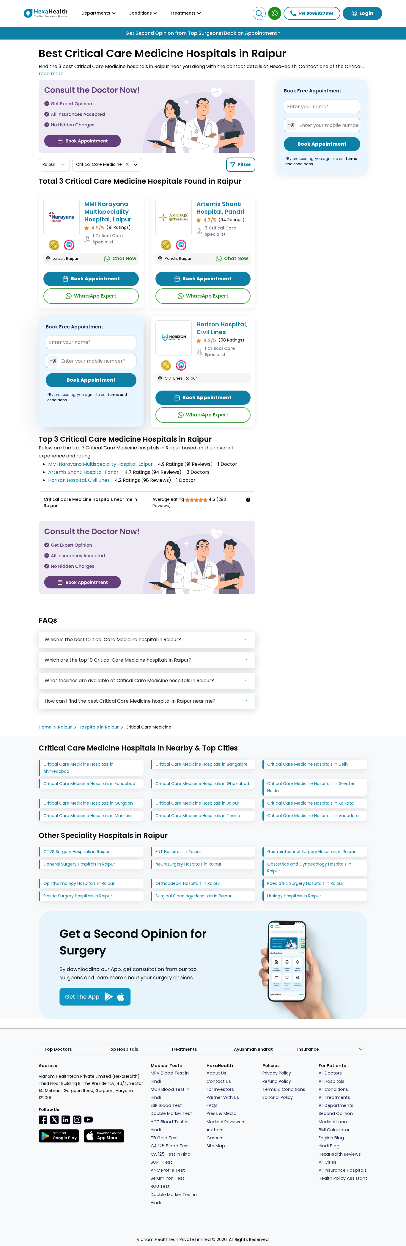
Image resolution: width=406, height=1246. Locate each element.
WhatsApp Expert (95, 295)
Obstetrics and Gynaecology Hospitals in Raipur (309, 867)
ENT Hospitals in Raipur (178, 852)
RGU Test (160, 1186)
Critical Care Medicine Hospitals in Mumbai (87, 816)
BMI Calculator (334, 1130)
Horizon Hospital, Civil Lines (221, 328)
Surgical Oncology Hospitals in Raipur (193, 896)
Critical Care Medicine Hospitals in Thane (197, 816)
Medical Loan (333, 1122)
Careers (215, 1138)
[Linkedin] (65, 1120)
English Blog (331, 1138)
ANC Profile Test (168, 1170)
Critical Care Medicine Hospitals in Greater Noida (311, 787)
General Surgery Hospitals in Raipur (79, 864)
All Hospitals (331, 1081)
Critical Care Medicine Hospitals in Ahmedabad (78, 767)
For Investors (220, 1089)
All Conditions (333, 1089)
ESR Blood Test (166, 1105)
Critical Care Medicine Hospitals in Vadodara (313, 816)
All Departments (336, 1105)
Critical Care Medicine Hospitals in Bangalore (201, 764)
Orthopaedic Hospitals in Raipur (187, 883)
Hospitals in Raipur (98, 727)
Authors (215, 1130)
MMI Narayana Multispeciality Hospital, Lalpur (107, 212)
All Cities (327, 1162)
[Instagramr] (77, 1120)
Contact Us (219, 1081)
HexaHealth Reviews (340, 1154)
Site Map (216, 1146)
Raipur (65, 727)
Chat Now (124, 258)
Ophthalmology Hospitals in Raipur (78, 883)
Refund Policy (276, 1081)
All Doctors (330, 1073)
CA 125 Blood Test (170, 1146)
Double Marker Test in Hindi (174, 1199)
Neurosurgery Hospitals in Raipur (188, 864)
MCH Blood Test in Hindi (170, 1093)
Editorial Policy (277, 1097)
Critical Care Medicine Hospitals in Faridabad (89, 783)
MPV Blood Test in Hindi (170, 1077)
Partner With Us (223, 1097)
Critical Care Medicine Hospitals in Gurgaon (88, 803)
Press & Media (222, 1113)
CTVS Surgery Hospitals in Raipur (76, 852)
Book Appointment (95, 278)
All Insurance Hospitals (343, 1170)
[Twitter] (54, 1120)
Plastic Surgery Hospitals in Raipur (77, 896)
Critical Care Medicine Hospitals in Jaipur (197, 803)
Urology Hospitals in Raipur (294, 896)
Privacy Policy (276, 1073)
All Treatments (334, 1097)
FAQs (212, 1105)
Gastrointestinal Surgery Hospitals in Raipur (311, 852)
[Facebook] (43, 1120)
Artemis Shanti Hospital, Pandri (220, 208)
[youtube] (88, 1119)
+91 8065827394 (316, 13)
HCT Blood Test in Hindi (169, 1126)
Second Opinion (336, 1113)
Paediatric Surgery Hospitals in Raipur (305, 883)
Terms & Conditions (283, 1089)
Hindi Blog (329, 1146)
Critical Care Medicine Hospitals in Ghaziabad (202, 783)
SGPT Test (161, 1162)
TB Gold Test (164, 1138)
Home (45, 727)
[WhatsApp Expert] (274, 13)
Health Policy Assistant (343, 1178)
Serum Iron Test (167, 1178)
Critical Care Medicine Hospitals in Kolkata (310, 803)
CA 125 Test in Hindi (171, 1154)
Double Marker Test (171, 1113)
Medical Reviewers (226, 1122)
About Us (216, 1073)
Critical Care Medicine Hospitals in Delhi (308, 764)
